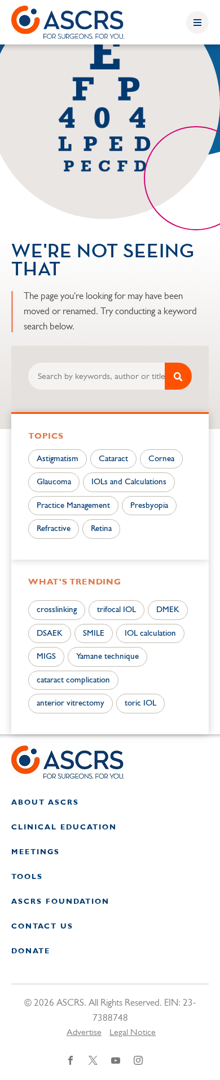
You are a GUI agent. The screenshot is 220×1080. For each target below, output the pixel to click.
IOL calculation (150, 634)
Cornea (161, 459)
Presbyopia (149, 506)
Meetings (35, 852)
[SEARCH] (178, 376)
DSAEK (50, 634)
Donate (30, 951)
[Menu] (197, 22)
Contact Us (42, 926)
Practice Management (73, 506)
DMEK (167, 610)
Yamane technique (107, 657)
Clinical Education (64, 827)
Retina (101, 529)
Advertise (84, 1032)
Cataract (113, 459)
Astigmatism (57, 459)
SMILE (93, 634)
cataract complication (73, 680)
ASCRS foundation (60, 901)
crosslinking (57, 610)
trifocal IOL (116, 610)
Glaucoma (54, 482)
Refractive (54, 529)
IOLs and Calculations (128, 482)
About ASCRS (45, 802)
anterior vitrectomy (70, 703)
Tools (27, 877)
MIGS (46, 657)
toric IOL (140, 703)
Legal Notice (132, 1032)
